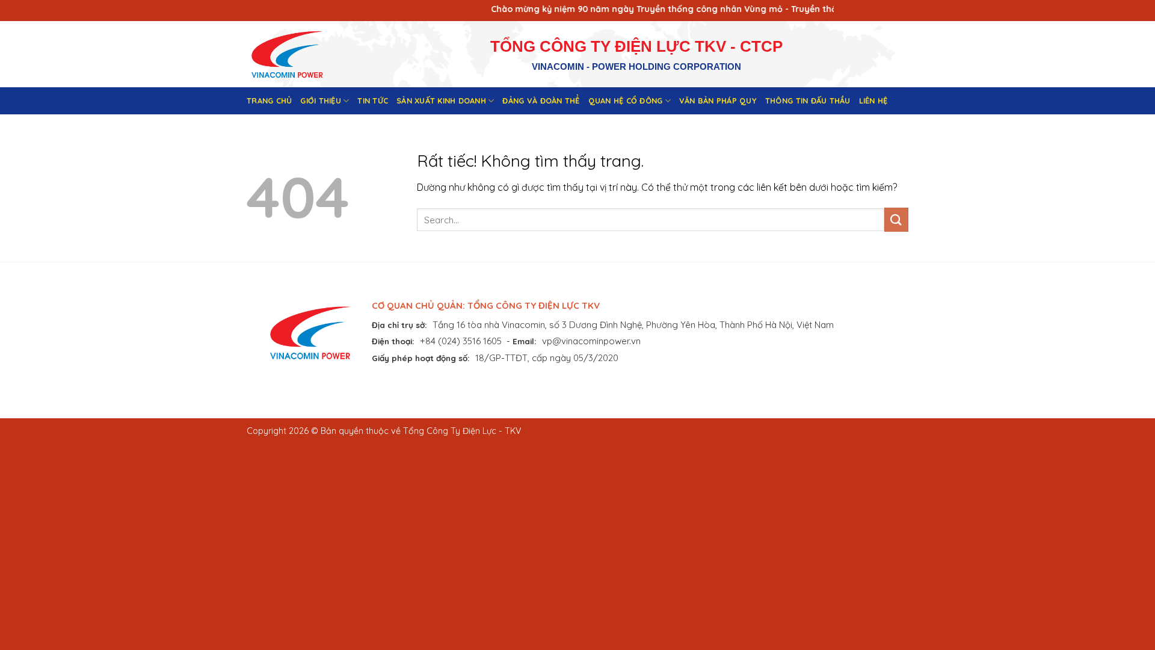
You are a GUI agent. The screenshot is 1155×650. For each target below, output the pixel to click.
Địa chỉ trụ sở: (399, 325)
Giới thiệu (320, 100)
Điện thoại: (393, 341)
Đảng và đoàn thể (540, 100)
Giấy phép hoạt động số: (421, 358)
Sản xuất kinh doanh (441, 100)
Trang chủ (269, 100)
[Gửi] (896, 219)
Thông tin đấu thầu (808, 100)
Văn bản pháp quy (718, 100)
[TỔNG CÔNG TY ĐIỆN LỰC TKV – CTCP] (296, 54)
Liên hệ (873, 100)
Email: (525, 341)
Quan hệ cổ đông (625, 100)
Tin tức (372, 100)
